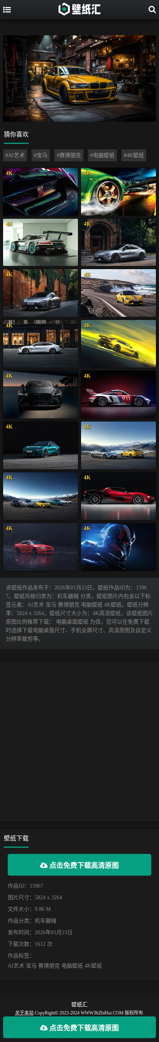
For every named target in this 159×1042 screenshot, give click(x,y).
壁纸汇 (79, 1004)
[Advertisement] (79, 741)
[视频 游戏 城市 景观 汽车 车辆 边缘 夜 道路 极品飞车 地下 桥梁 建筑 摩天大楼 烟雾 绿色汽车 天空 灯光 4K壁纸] (118, 192)
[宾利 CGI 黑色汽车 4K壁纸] (40, 394)
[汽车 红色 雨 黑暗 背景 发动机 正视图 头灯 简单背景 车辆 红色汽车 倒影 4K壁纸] (40, 547)
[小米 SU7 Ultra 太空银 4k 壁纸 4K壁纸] (40, 293)
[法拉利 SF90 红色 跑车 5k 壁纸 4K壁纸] (118, 496)
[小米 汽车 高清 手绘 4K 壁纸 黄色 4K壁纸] (118, 344)
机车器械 (45, 921)
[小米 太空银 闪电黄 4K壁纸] (118, 445)
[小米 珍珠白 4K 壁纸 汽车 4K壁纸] (40, 344)
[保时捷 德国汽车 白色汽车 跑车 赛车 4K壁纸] (118, 394)
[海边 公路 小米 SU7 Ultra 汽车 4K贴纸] (118, 293)
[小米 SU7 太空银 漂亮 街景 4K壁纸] (118, 242)
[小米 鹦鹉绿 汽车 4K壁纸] (40, 445)
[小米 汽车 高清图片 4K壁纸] (40, 496)
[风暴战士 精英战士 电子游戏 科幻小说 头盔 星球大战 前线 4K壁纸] (118, 547)
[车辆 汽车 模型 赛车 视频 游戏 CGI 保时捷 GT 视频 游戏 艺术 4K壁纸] (40, 242)
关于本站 (24, 1013)
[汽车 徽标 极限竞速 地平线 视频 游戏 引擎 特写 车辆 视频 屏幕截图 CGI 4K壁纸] (40, 192)
